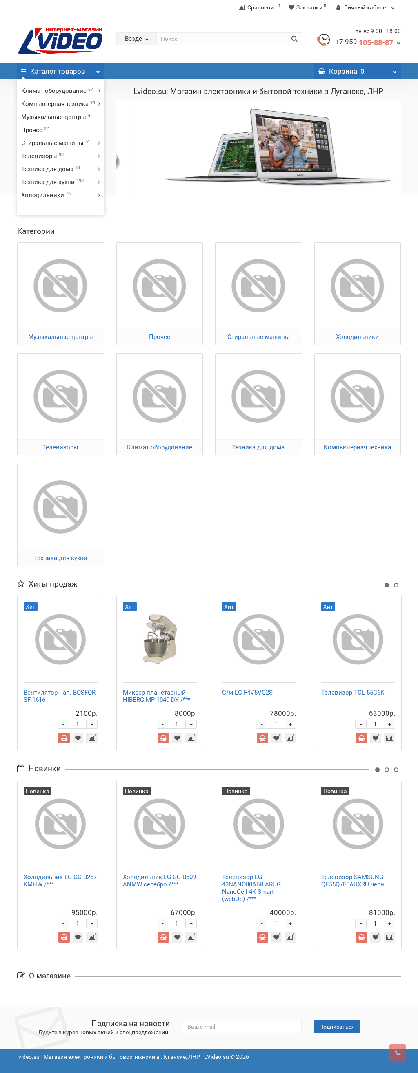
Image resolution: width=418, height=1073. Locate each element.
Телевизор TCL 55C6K (352, 692)
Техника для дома (50, 169)
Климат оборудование (57, 91)
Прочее (35, 130)
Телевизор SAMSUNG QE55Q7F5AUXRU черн (352, 880)
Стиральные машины (55, 143)
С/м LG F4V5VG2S (247, 692)
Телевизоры (42, 156)
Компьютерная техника (58, 104)
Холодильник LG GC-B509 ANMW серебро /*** (159, 880)
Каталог (57, 71)
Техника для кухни (52, 182)
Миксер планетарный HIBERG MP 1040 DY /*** (156, 696)
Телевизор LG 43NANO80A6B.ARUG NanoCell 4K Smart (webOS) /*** (251, 888)
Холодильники (46, 195)
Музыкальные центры (55, 117)
